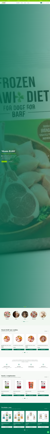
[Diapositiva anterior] (1, 156)
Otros (28, 2)
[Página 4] (26, 321)
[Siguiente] (27, 321)
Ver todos (46, 408)
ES (41, 2)
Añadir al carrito (43, 349)
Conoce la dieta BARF (11, 161)
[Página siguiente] (27, 352)
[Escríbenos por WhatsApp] (48, 432)
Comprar (3, 161)
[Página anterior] (23, 352)
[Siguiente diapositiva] (48, 156)
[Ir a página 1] (24, 352)
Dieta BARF (17, 2)
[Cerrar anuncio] (49, 0)
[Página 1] (23, 321)
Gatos (25, 2)
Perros (22, 2)
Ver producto (7, 349)
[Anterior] (22, 321)
